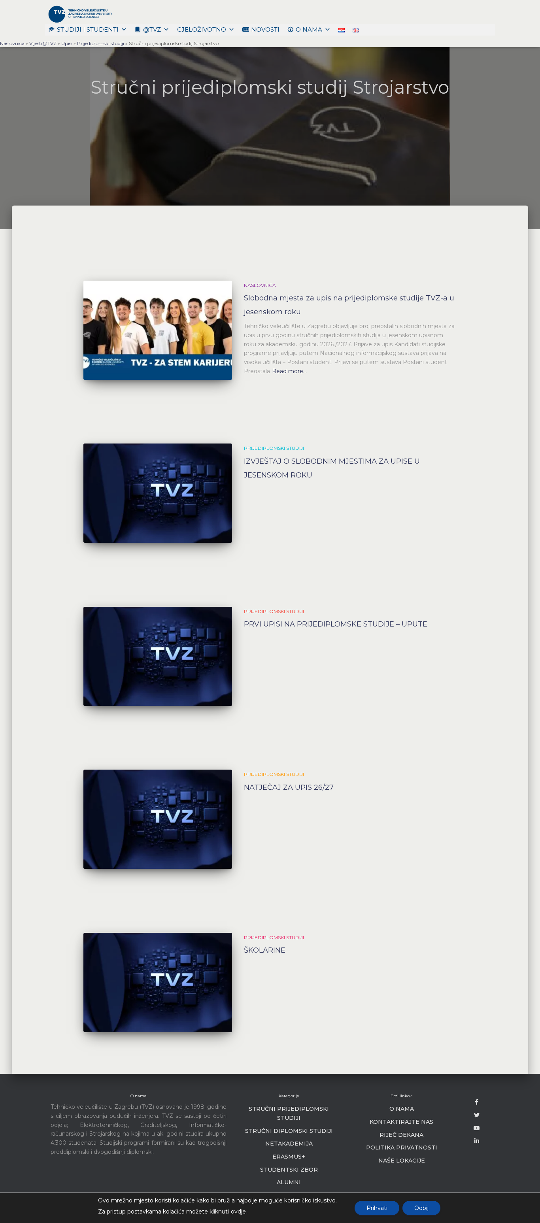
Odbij (421, 1208)
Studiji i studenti (88, 29)
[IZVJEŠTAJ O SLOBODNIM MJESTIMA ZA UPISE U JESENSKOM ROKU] (157, 493)
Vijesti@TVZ (43, 43)
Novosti (265, 29)
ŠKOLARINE (264, 950)
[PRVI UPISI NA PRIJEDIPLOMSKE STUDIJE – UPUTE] (157, 656)
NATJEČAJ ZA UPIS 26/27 (289, 787)
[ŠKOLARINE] (157, 982)
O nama (309, 29)
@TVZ (152, 29)
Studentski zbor (289, 1169)
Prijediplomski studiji (100, 43)
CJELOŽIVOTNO (201, 29)
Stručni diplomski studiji (289, 1130)
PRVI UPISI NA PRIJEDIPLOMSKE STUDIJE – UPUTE (335, 624)
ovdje (238, 1211)
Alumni (289, 1182)
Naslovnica (12, 43)
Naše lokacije (401, 1160)
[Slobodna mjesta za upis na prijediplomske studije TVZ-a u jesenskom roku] (157, 330)
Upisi (66, 43)
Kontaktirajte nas (401, 1121)
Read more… (289, 371)
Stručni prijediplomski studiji (289, 1113)
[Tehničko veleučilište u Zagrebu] (79, 14)
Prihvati (376, 1208)
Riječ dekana (401, 1134)
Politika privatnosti (401, 1147)
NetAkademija (289, 1143)
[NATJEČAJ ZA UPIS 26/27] (157, 819)
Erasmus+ (288, 1156)
